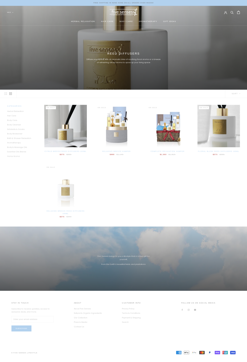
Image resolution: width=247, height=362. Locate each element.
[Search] (232, 12)
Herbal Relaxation (83, 21)
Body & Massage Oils (17, 147)
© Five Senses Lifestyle (24, 353)
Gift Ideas (169, 21)
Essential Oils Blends (16, 151)
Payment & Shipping (131, 317)
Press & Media (80, 322)
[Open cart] (238, 12)
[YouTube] (195, 309)
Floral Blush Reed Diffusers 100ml (218, 151)
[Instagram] (189, 309)
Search (125, 322)
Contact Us (79, 326)
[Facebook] (182, 309)
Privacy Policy (128, 308)
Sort (235, 94)
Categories (14, 106)
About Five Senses (82, 308)
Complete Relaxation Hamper (168, 151)
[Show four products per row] (10, 93)
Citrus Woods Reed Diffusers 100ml (66, 151)
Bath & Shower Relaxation (19, 138)
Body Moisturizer (14, 133)
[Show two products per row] (5, 93)
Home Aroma (13, 156)
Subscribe (21, 328)
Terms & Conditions (131, 313)
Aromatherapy (148, 21)
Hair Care (107, 21)
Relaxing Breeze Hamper (116, 151)
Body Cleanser (14, 124)
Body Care (126, 21)
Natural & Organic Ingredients (88, 313)
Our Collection (80, 317)
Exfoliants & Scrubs (16, 129)
